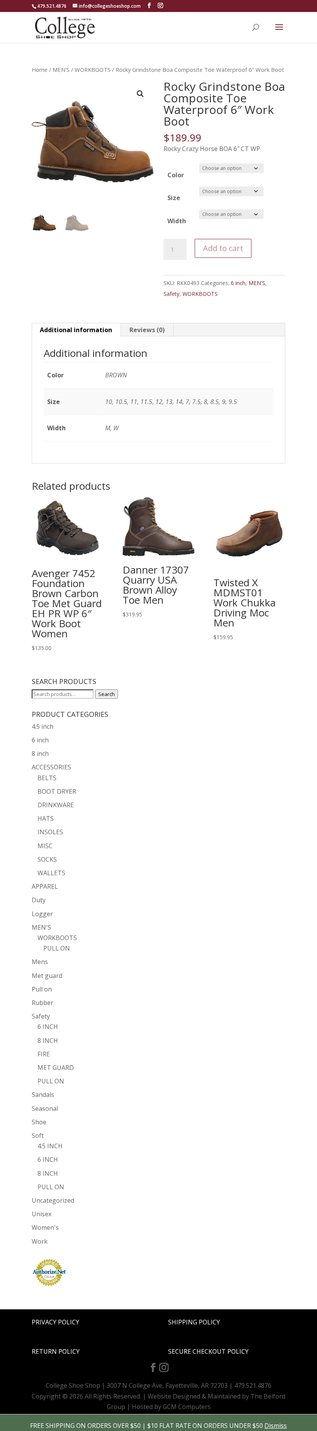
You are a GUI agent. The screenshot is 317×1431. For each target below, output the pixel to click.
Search (106, 694)
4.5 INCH (50, 1146)
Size (173, 198)
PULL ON (56, 948)
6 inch (238, 283)
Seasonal (45, 1108)
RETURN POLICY (56, 1351)
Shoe (39, 1122)
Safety (171, 293)
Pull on (42, 989)
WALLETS (51, 873)
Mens (40, 961)
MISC (45, 846)
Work (40, 1241)
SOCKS (47, 859)
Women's (45, 1227)
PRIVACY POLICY (55, 1322)
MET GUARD (55, 1067)
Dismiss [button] (275, 1425)
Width (176, 221)
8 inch (40, 753)
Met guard (47, 975)
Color (175, 175)
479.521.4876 (51, 6)
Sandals (43, 1094)
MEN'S (61, 69)
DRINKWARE (55, 805)
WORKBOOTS (93, 69)
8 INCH (47, 1040)
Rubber (42, 1002)
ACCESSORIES (51, 767)
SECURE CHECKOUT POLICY (208, 1351)
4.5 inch (42, 726)
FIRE (43, 1054)
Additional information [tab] (76, 330)
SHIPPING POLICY (194, 1322)
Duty (39, 900)
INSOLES (50, 832)
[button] (140, 94)
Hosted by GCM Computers (171, 1406)
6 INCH (47, 1026)
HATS (45, 818)
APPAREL (45, 886)
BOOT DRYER (56, 791)
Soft (38, 1135)
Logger (42, 914)
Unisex (41, 1214)
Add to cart (223, 248)
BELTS (46, 778)
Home (40, 69)
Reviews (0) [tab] (147, 330)
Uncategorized (53, 1200)
